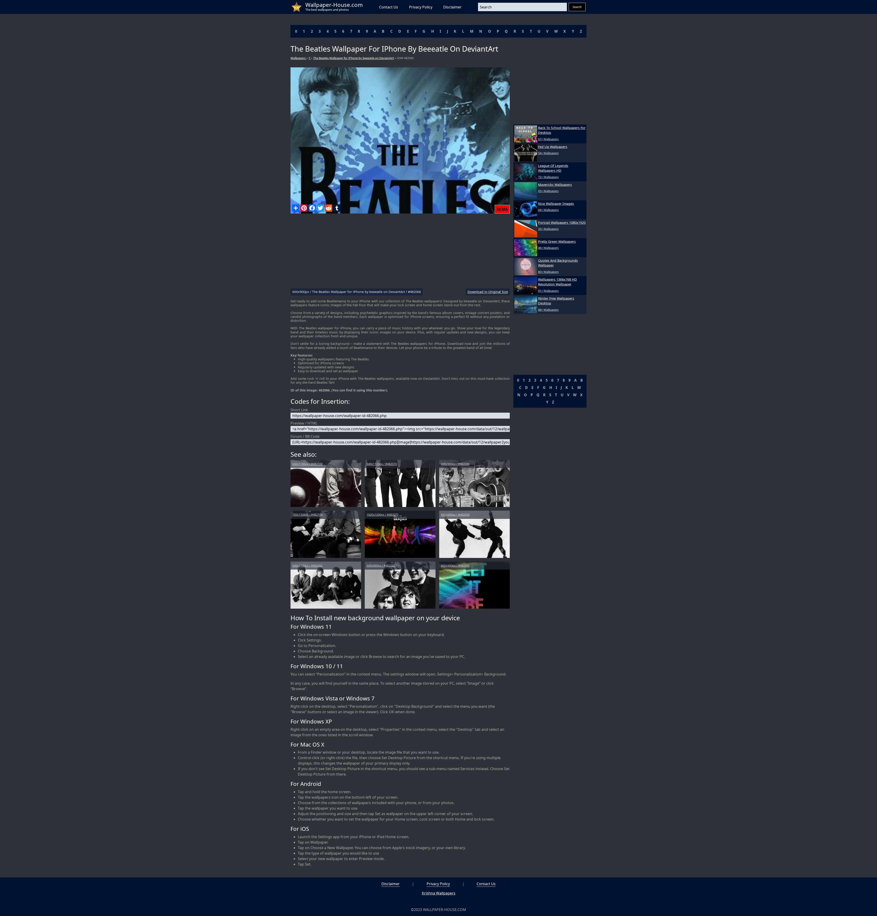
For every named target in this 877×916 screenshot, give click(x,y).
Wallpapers (298, 58)
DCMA (502, 209)
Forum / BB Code (305, 436)
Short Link (299, 409)
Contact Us (388, 7)
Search (577, 7)
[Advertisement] (400, 253)
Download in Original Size (488, 292)
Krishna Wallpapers (438, 893)
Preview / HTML (304, 423)
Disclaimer (452, 7)
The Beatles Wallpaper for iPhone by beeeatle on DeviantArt (353, 58)
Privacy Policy (420, 7)
